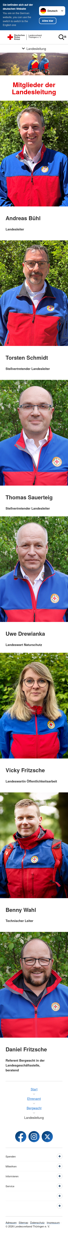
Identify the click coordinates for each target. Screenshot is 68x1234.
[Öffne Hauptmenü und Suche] (62, 37)
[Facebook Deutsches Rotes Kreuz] (20, 1136)
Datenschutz (37, 1222)
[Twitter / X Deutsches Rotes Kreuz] (47, 1136)
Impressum (53, 1222)
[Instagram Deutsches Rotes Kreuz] (34, 1136)
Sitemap (23, 1222)
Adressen (11, 1222)
